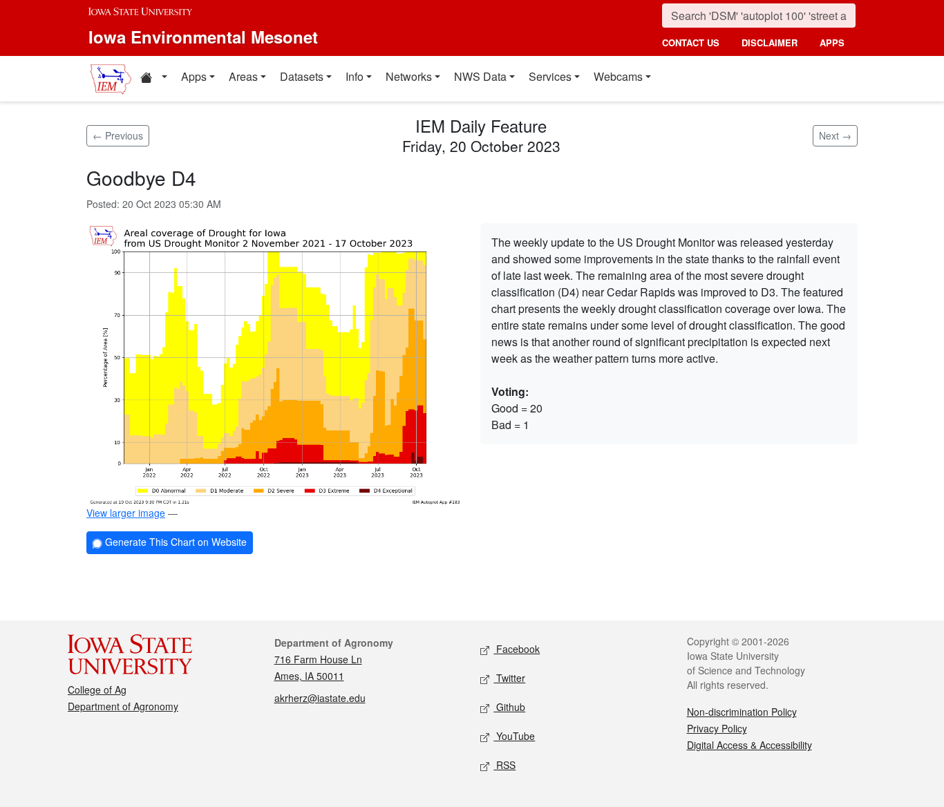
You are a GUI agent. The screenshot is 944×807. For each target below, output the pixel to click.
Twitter (509, 678)
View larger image (125, 513)
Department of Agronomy (123, 706)
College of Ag (97, 689)
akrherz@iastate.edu (320, 698)
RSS (504, 765)
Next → (835, 135)
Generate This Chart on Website (174, 542)
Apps (194, 76)
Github (509, 707)
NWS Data (480, 76)
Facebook (516, 649)
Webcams (618, 76)
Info (355, 76)
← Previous (118, 135)
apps (832, 42)
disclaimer (769, 42)
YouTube (514, 736)
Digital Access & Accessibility (749, 745)
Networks (409, 76)
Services (550, 76)
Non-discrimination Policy (742, 712)
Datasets (301, 76)
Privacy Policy (717, 728)
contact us (690, 42)
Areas (243, 76)
